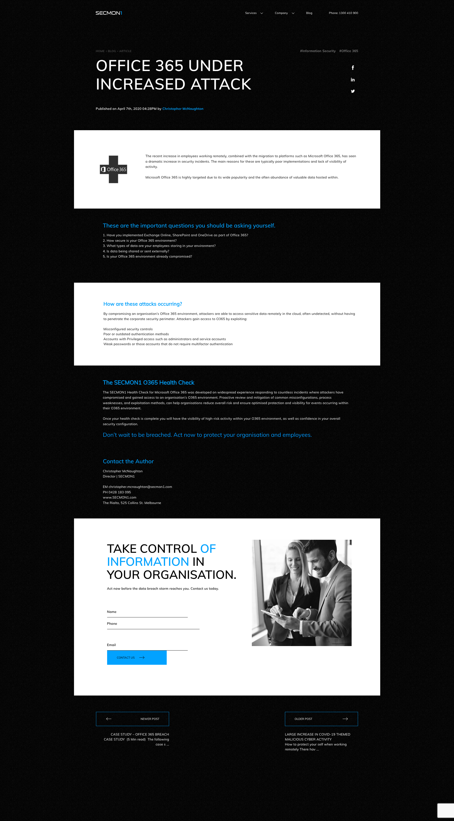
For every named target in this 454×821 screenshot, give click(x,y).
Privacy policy (172, 807)
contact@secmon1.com (271, 782)
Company (281, 13)
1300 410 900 (344, 782)
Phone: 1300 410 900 (343, 13)
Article (125, 51)
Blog (309, 13)
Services (251, 13)
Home (100, 51)
